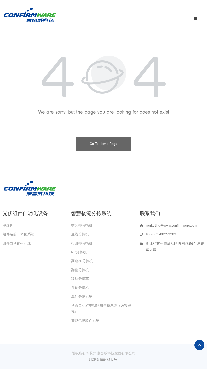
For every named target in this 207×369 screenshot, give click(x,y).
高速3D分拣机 (82, 261)
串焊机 (8, 225)
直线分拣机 (80, 234)
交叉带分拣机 (81, 225)
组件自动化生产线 (17, 243)
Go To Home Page (103, 144)
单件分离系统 (81, 297)
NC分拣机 (79, 252)
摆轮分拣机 (80, 288)
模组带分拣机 (81, 243)
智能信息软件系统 (85, 321)
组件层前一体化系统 (18, 234)
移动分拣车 (80, 279)
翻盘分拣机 (80, 270)
